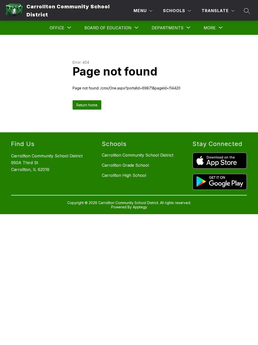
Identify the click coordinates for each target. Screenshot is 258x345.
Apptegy (140, 207)
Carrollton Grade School (125, 165)
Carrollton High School (124, 175)
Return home (87, 105)
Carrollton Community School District (137, 155)
